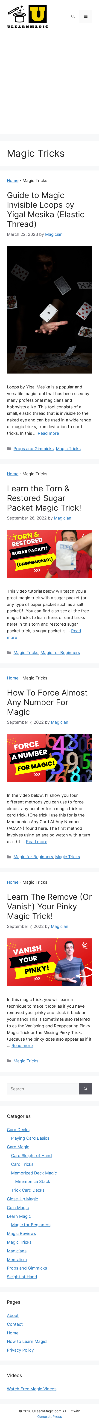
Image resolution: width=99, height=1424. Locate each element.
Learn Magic (19, 1216)
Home (12, 180)
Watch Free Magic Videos (31, 1388)
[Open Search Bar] (73, 16)
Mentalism (17, 1259)
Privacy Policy (20, 1350)
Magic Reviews (21, 1233)
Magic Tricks (68, 448)
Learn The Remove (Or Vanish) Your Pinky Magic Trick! (49, 906)
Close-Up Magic (22, 1198)
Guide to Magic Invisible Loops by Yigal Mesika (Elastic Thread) (45, 209)
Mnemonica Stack (32, 1181)
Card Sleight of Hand (31, 1155)
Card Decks (18, 1129)
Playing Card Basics (30, 1138)
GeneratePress (49, 1416)
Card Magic (18, 1146)
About (13, 1315)
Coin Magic (18, 1207)
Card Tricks (22, 1164)
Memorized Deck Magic (34, 1173)
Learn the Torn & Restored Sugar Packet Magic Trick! (44, 498)
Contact (15, 1324)
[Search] (85, 1088)
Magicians (16, 1250)
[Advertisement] (49, 84)
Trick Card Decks (27, 1190)
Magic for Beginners (60, 652)
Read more (48, 433)
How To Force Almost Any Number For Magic (47, 702)
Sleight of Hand (22, 1276)
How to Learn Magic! (27, 1341)
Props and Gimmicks (34, 448)
